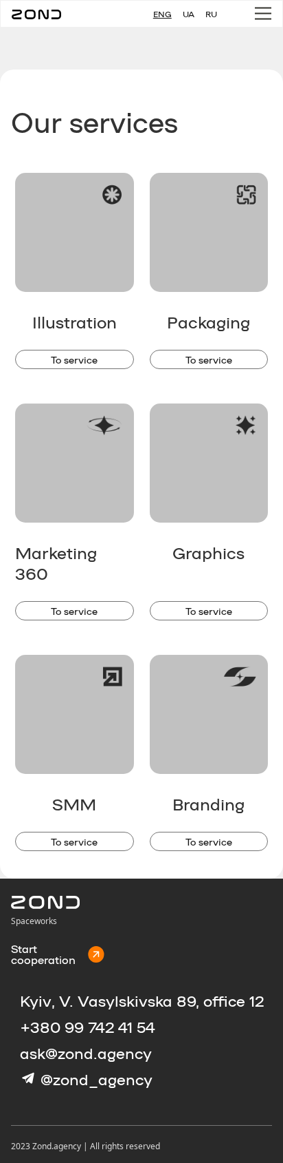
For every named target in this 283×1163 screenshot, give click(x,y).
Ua (188, 14)
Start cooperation (43, 954)
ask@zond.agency (86, 1052)
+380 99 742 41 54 (87, 1026)
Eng (162, 14)
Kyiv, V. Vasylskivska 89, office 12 (142, 1000)
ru (211, 14)
